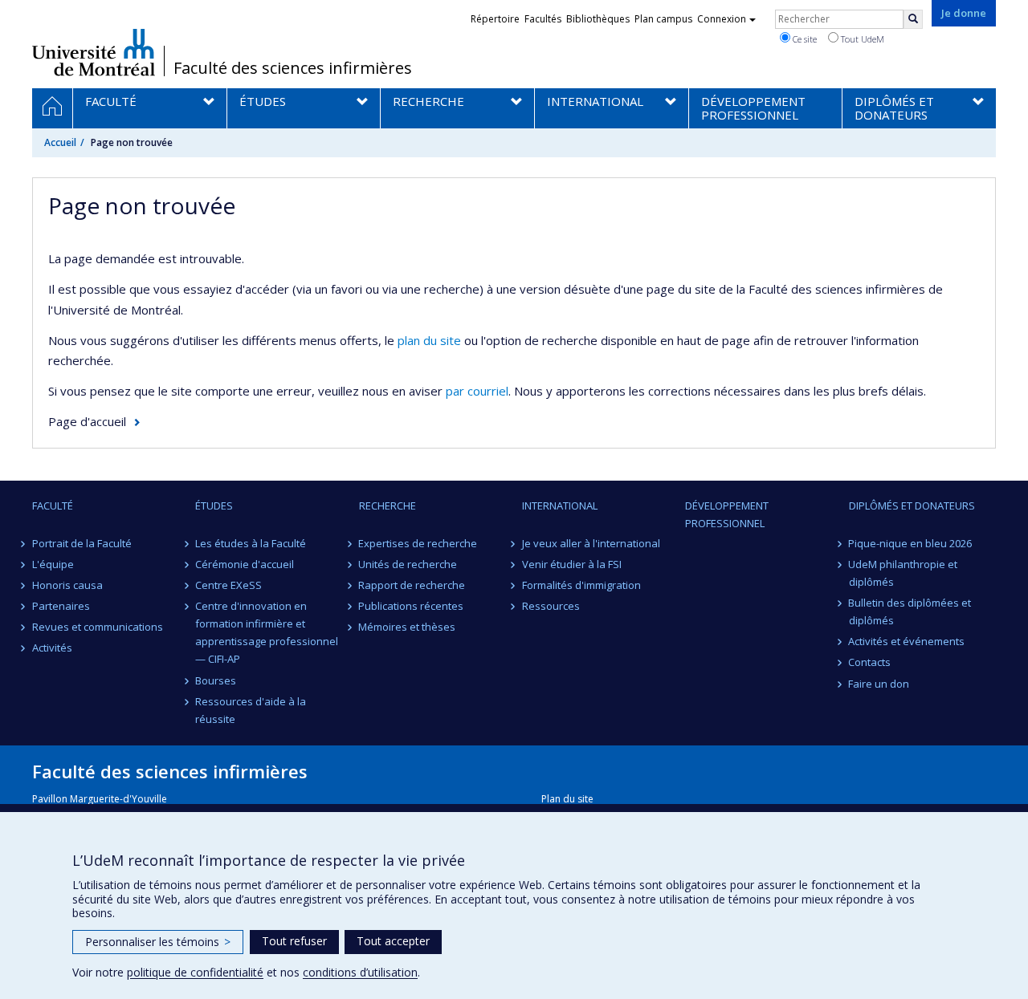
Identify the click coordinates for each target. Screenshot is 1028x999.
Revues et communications (97, 626)
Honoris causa (67, 585)
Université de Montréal (93, 52)
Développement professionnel (727, 514)
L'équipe (53, 564)
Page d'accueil (87, 421)
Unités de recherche (408, 564)
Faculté (52, 505)
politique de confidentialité (195, 972)
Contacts (870, 662)
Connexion (721, 19)
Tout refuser (294, 940)
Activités (52, 647)
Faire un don (879, 683)
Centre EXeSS (228, 585)
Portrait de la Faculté (82, 543)
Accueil (60, 142)
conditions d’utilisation (360, 972)
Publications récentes (411, 606)
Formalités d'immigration (581, 585)
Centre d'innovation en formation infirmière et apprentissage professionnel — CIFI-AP (266, 632)
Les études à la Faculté (250, 543)
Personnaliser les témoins (157, 941)
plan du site (429, 340)
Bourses (215, 680)
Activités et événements (907, 641)
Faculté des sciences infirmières (292, 68)
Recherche (387, 505)
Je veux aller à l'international (591, 543)
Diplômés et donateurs (912, 505)
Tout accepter (393, 940)
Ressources (551, 606)
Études (214, 505)
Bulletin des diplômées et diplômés (910, 611)
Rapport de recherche (412, 585)
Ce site (803, 39)
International (560, 505)
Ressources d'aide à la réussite (250, 710)
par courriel (477, 391)
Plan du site (567, 799)
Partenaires (61, 606)
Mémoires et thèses (407, 626)
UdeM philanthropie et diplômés (903, 573)
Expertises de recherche (418, 543)
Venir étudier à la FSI (572, 564)
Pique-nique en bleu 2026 (911, 543)
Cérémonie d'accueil (244, 564)
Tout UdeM (861, 39)
